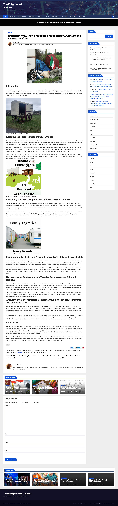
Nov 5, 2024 (10, 484)
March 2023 (93, 141)
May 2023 (92, 134)
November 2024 (94, 116)
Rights (48, 44)
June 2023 (92, 130)
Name (6, 433)
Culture (64, 16)
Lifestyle (32, 16)
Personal (73, 16)
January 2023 (93, 148)
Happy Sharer (18, 42)
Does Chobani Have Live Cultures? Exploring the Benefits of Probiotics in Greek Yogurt (101, 96)
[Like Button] (8, 345)
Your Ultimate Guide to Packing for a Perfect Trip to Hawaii (44, 388)
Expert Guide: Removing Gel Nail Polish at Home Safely (45, 481)
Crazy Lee (46, 484)
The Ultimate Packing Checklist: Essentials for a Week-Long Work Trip (71, 388)
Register (82, 16)
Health (47, 16)
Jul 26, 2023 (93, 484)
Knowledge (55, 16)
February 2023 (93, 144)
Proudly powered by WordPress (9, 503)
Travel (40, 16)
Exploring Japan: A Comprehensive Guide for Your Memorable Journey (16, 388)
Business (12, 16)
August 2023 (93, 123)
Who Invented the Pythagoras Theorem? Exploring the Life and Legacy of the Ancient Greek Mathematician (101, 103)
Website (7, 450)
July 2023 (92, 126)
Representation (43, 44)
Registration (20, 352)
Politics (38, 44)
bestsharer (18, 484)
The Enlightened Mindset (17, 493)
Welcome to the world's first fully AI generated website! (59, 23)
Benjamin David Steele (95, 94)
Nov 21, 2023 (38, 484)
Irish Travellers (33, 44)
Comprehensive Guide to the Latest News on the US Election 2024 (16, 481)
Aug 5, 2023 (65, 484)
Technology (22, 16)
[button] (110, 16)
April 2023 (92, 137)
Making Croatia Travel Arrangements (99, 64)
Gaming (92, 165)
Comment (7, 405)
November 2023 (94, 119)
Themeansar (27, 503)
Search (91, 31)
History (27, 44)
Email (6, 442)
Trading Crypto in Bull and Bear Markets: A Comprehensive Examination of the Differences (100, 59)
